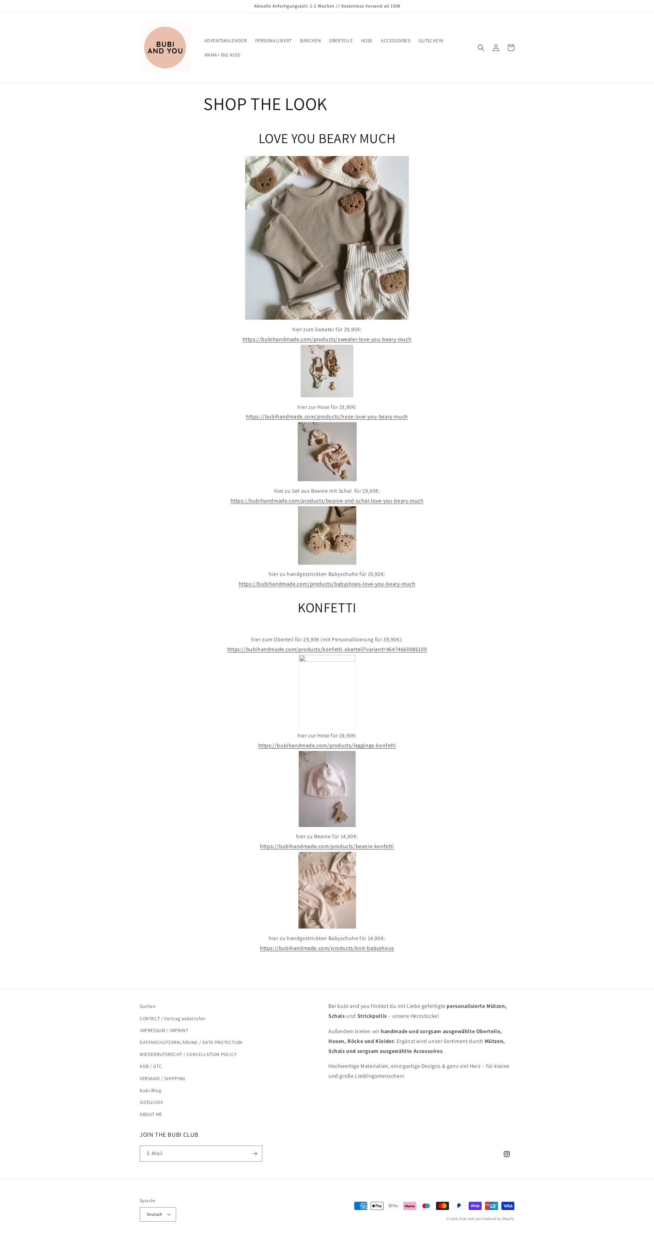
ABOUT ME (151, 1114)
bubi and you (470, 1218)
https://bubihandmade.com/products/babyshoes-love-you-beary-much (327, 583)
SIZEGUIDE (151, 1102)
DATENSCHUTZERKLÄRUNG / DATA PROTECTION (191, 1042)
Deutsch (154, 1214)
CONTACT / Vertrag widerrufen (173, 1018)
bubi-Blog (150, 1090)
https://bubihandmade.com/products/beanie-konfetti (327, 846)
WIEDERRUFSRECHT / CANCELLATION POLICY (188, 1054)
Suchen (148, 1006)
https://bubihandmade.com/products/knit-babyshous (327, 948)
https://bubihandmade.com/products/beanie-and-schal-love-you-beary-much (327, 500)
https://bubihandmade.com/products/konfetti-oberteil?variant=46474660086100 (327, 649)
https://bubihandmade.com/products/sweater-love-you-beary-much (327, 339)
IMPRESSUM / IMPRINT (164, 1030)
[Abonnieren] (254, 1154)
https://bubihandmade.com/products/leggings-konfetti (327, 745)
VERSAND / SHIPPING (163, 1078)
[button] (480, 47)
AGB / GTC (151, 1066)
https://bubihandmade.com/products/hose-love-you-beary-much (327, 416)
